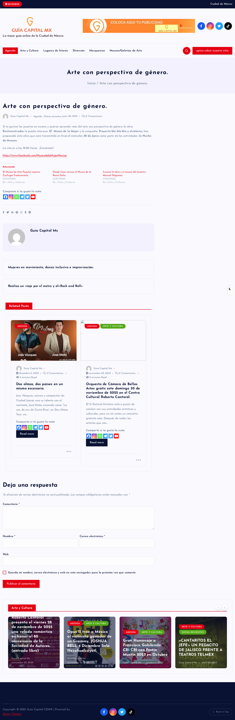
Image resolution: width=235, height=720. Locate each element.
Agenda (10, 50)
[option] (34, 642)
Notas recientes (52, 116)
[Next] (224, 607)
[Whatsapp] (16, 196)
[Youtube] (33, 196)
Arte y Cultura (29, 50)
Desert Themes (12, 714)
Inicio (91, 83)
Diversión (79, 50)
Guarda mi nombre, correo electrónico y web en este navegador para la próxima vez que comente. (72, 572)
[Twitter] (27, 196)
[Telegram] (22, 196)
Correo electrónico (92, 536)
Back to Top (222, 712)
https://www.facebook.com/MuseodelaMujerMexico (35, 155)
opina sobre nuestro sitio (212, 50)
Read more (27, 434)
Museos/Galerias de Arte (126, 50)
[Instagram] (11, 196)
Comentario (11, 504)
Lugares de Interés (55, 50)
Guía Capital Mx (19, 116)
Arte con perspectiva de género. (124, 83)
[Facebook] (5, 196)
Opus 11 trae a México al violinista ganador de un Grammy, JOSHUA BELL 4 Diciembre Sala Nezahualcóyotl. (34, 641)
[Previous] (218, 607)
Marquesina (97, 50)
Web (6, 554)
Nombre (9, 536)
